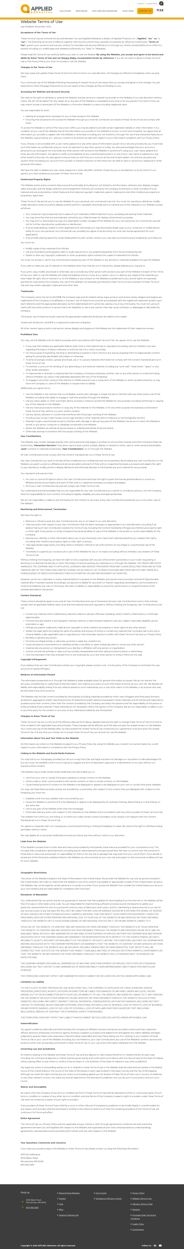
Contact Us (145, 11)
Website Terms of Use (142, 1199)
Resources (81, 11)
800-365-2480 (32, 1207)
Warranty (136, 1209)
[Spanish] (161, 10)
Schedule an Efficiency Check (109, 1199)
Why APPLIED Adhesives (104, 11)
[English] (158, 10)
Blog (61, 1209)
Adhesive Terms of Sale (142, 1204)
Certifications (138, 1229)
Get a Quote (101, 1193)
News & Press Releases (69, 1193)
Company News (151, 3)
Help (61, 1204)
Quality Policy (138, 1224)
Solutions (65, 11)
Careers (141, 3)
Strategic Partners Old (68, 1215)
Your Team (128, 11)
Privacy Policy (138, 1193)
